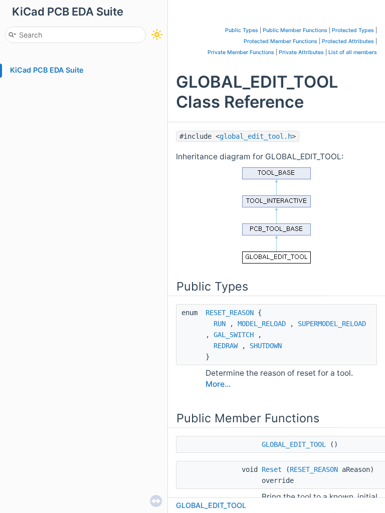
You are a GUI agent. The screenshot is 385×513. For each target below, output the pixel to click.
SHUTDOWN (266, 346)
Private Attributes (301, 52)
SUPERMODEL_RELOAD (332, 324)
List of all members (352, 52)
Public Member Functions (295, 30)
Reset (272, 469)
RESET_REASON (230, 313)
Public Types (241, 30)
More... (218, 384)
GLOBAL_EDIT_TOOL (294, 444)
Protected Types (353, 30)
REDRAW (226, 346)
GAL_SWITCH (234, 335)
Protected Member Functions (280, 41)
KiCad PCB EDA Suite (47, 70)
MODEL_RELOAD (262, 324)
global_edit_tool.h (256, 136)
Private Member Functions (241, 52)
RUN (220, 324)
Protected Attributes (348, 41)
